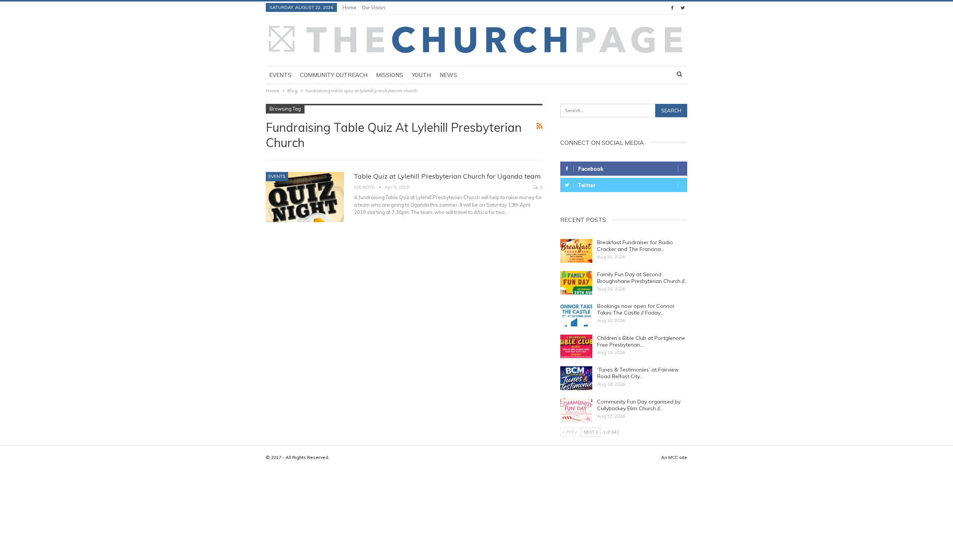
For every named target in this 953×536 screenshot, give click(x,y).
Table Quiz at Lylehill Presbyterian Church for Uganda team (447, 176)
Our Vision (373, 7)
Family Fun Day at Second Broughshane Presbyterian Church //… (642, 277)
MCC (673, 457)
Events (280, 75)
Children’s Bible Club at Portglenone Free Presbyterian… (641, 341)
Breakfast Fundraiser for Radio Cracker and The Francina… (635, 245)
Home (349, 7)
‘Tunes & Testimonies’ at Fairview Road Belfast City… (638, 373)
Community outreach (333, 75)
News (448, 75)
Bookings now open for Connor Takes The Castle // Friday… (636, 309)
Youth (421, 75)
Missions (389, 75)
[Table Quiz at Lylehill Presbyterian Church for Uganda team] (305, 197)
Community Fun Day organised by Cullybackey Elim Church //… (639, 405)
